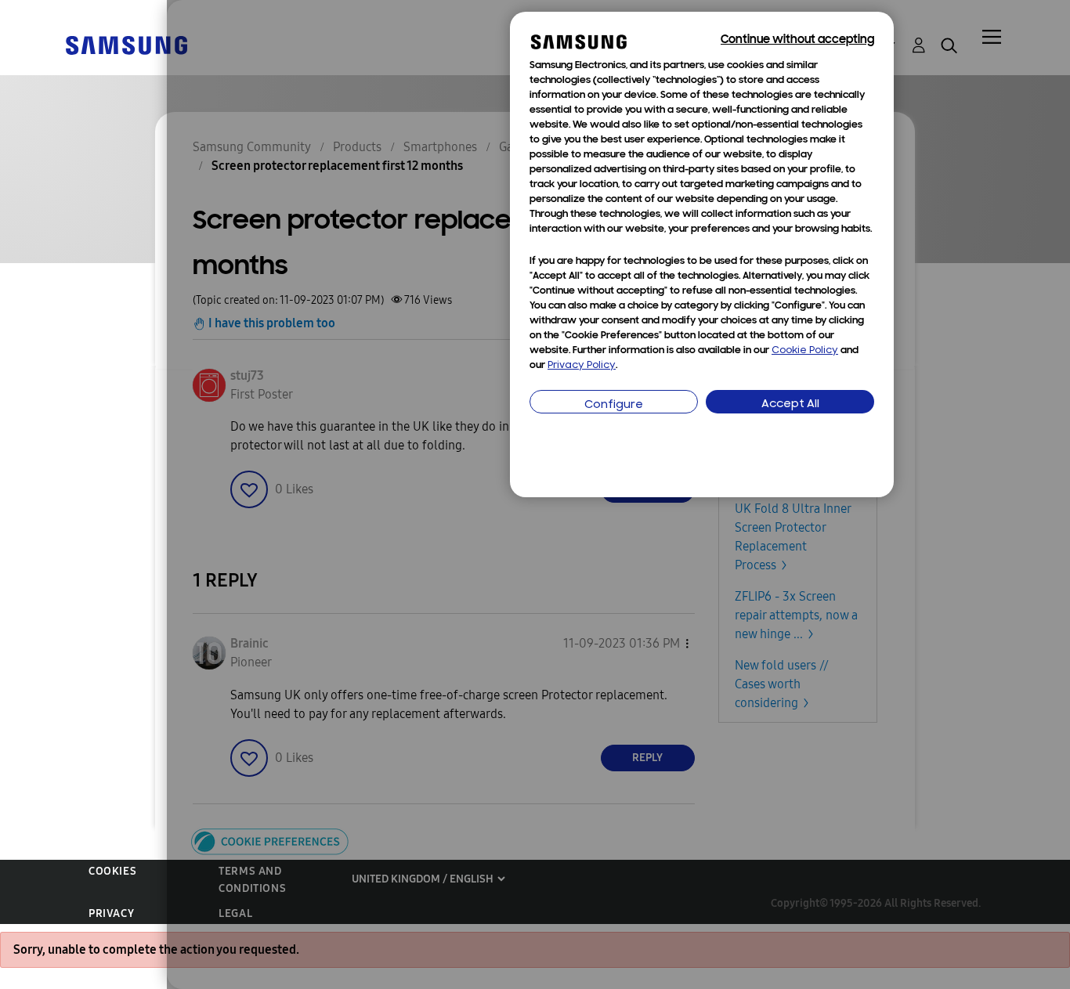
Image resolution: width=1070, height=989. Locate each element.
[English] (126, 44)
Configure (613, 405)
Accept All (790, 404)
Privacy (111, 913)
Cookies (112, 871)
